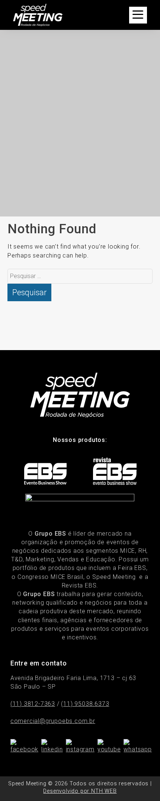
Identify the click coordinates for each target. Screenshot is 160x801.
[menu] (138, 15)
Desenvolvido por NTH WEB (79, 791)
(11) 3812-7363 (32, 703)
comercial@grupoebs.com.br (52, 720)
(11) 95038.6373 (85, 703)
